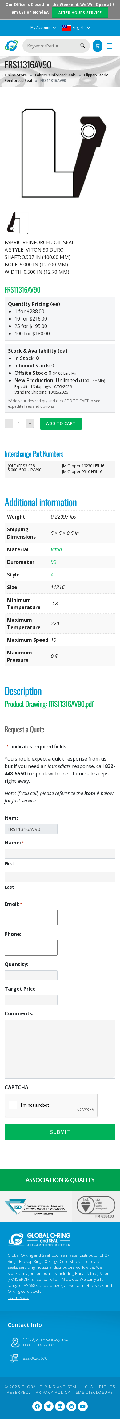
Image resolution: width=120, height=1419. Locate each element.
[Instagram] (71, 1406)
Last (9, 887)
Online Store (16, 75)
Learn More (18, 1297)
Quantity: (16, 964)
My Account (40, 27)
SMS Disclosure (94, 1392)
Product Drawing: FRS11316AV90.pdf (49, 703)
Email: (13, 903)
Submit (60, 1132)
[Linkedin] (60, 1406)
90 (53, 562)
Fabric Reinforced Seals (55, 75)
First (9, 863)
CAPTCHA (16, 1087)
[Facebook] (37, 1406)
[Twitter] (49, 1406)
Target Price (20, 988)
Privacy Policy (53, 1392)
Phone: (13, 934)
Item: (11, 818)
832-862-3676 (35, 1358)
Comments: (19, 1013)
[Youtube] (83, 1406)
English (79, 27)
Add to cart (61, 423)
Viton (56, 549)
